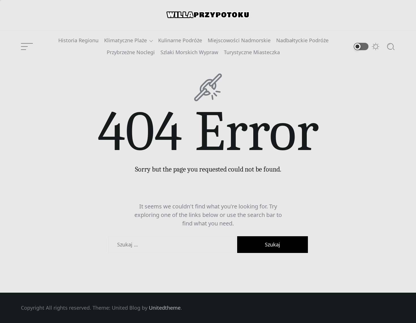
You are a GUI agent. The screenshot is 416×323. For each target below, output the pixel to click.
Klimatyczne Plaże (125, 40)
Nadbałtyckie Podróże (302, 40)
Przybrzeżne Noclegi (131, 52)
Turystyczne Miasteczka (252, 52)
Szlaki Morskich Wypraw (189, 52)
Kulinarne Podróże (180, 40)
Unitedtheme (165, 307)
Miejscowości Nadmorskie (239, 40)
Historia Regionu (78, 40)
